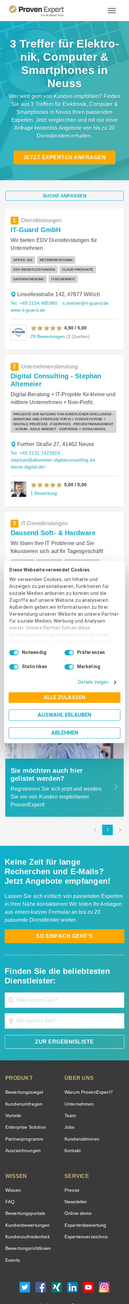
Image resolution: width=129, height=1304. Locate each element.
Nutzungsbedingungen (46, 1273)
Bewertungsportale (24, 1181)
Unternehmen (78, 1072)
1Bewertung (43, 470)
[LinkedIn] (72, 1256)
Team (69, 1083)
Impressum (81, 1279)
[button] (46, 305)
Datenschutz (81, 1273)
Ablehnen (65, 733)
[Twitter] (25, 1256)
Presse (71, 1158)
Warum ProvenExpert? (86, 1060)
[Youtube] (88, 1256)
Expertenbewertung (84, 1193)
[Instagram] (104, 1256)
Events (12, 1228)
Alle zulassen (64, 697)
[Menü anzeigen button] (112, 10)
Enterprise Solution (24, 1095)
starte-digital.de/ (28, 444)
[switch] (69, 652)
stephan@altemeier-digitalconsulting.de (51, 437)
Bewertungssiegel (23, 1060)
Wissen (12, 1158)
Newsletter (75, 1169)
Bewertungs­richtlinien (27, 1216)
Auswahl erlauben (64, 715)
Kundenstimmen (81, 1107)
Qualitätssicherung (48, 1279)
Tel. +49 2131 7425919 (34, 430)
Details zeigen (94, 682)
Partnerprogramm (23, 1107)
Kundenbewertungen (26, 1193)
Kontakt (72, 1118)
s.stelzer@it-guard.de (82, 280)
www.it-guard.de (27, 287)
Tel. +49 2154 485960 (33, 280)
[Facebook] (40, 1256)
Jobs (68, 1095)
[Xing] (56, 1256)
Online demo (77, 1181)
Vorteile (13, 1083)
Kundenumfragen (22, 1072)
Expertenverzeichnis (84, 1204)
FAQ (9, 1169)
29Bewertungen (47, 313)
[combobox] (64, 968)
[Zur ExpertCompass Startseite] (44, 10)
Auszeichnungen (21, 1118)
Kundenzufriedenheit (26, 1204)
